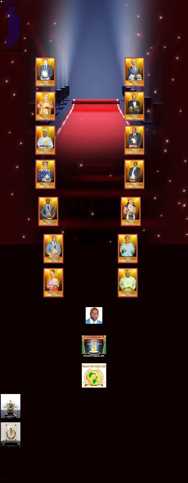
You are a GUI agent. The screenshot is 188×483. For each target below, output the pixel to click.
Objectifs (11, 7)
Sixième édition (13, 28)
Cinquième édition (14, 29)
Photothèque (12, 40)
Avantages (12, 8)
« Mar (3, 479)
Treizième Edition (14, 15)
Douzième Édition (14, 17)
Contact (7, 44)
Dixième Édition (14, 21)
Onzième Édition (14, 19)
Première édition (14, 36)
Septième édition (14, 26)
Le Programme (13, 10)
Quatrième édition (14, 31)
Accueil (7, 5)
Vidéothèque (12, 42)
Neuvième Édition (14, 22)
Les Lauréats (9, 14)
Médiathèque (9, 38)
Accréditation (9, 45)
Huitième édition (14, 24)
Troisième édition (14, 33)
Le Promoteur (9, 12)
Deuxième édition (14, 35)
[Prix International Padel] (9, 1)
